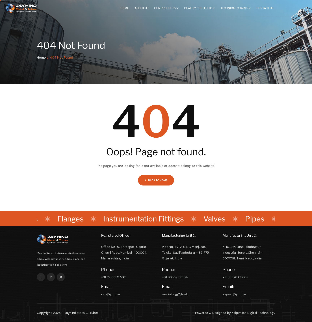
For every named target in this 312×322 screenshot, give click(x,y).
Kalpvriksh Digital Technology (253, 313)
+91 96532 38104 (175, 277)
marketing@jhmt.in (176, 294)
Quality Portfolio (198, 8)
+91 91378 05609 (235, 277)
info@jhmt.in (110, 294)
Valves (193, 218)
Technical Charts (234, 8)
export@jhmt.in (234, 294)
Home (124, 8)
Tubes (273, 218)
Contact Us (265, 8)
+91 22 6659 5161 (113, 277)
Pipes (233, 218)
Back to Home (157, 180)
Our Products (165, 8)
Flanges (49, 218)
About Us (141, 8)
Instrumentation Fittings (122, 218)
